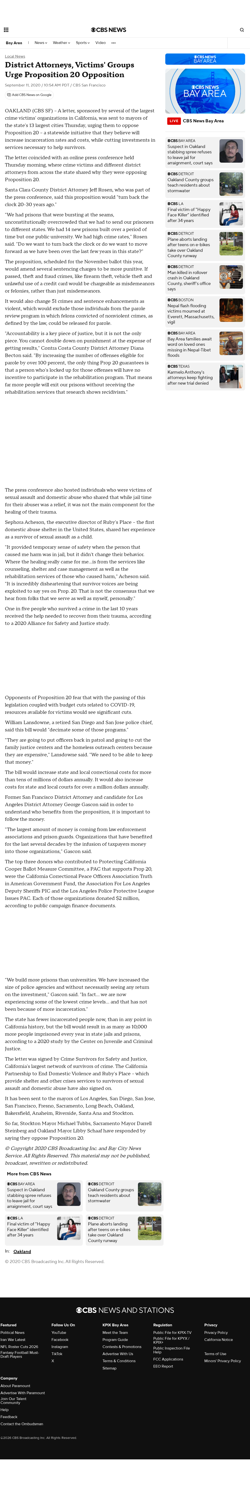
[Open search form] (242, 29)
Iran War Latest (12, 1340)
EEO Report (163, 1366)
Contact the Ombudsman (21, 1424)
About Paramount (15, 1386)
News (40, 43)
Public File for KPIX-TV (172, 1333)
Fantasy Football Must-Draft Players (19, 1355)
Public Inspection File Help (171, 1350)
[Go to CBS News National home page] (108, 29)
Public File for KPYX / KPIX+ (171, 1340)
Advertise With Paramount (22, 1393)
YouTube (59, 1333)
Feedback (8, 1417)
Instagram (60, 1347)
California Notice (218, 1340)
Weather (60, 43)
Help (4, 1410)
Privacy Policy (216, 1333)
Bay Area (14, 43)
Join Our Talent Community (13, 1401)
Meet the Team (115, 1333)
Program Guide (115, 1340)
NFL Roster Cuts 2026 (19, 1347)
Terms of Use (215, 1354)
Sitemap (109, 1368)
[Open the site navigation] (39, 30)
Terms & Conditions (119, 1361)
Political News (12, 1333)
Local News (15, 56)
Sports (82, 43)
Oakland (22, 1252)
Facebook (60, 1340)
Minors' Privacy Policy (222, 1361)
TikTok (57, 1354)
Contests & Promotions (122, 1347)
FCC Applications (168, 1359)
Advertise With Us (118, 1354)
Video (100, 43)
